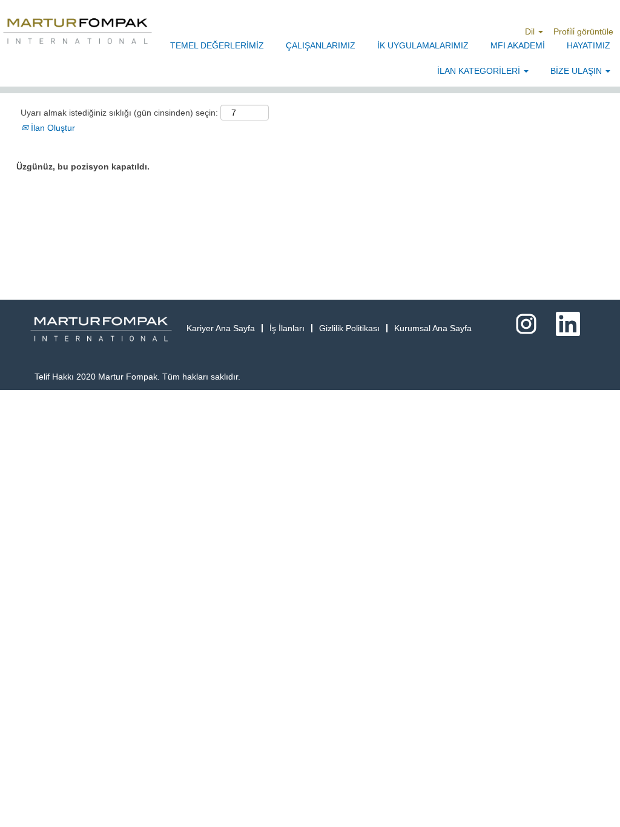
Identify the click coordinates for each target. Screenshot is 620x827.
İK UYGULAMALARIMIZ (423, 45)
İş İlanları (287, 328)
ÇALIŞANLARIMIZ (320, 45)
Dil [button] (531, 31)
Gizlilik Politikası (349, 328)
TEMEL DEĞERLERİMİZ (217, 45)
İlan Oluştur (51, 128)
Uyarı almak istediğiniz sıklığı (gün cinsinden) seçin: (119, 112)
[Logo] (77, 31)
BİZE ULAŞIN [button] (577, 71)
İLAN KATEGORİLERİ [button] (480, 71)
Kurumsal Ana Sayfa (433, 328)
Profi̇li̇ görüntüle (583, 31)
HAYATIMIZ (588, 45)
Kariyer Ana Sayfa (220, 328)
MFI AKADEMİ (517, 45)
